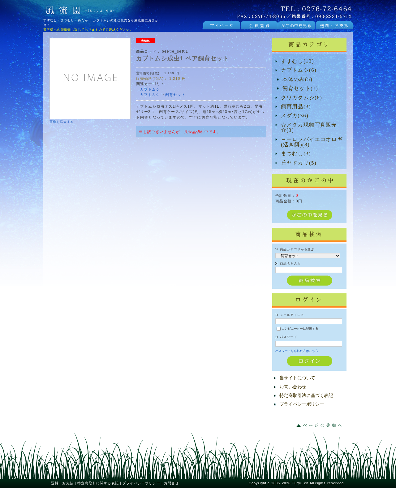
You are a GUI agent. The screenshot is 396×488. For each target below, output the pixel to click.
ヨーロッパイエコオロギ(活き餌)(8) (312, 142)
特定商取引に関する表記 (98, 483)
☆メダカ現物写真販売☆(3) (309, 127)
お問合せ (171, 483)
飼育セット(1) (300, 88)
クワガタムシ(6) (301, 97)
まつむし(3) (296, 153)
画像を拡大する (62, 121)
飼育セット (175, 95)
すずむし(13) (297, 61)
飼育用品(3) (296, 106)
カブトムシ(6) (298, 70)
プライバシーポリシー (301, 404)
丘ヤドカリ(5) (298, 163)
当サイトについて (297, 377)
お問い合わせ (292, 386)
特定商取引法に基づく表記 (306, 395)
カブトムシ (150, 89)
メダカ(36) (294, 115)
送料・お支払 (62, 483)
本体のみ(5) (297, 79)
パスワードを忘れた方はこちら (296, 350)
